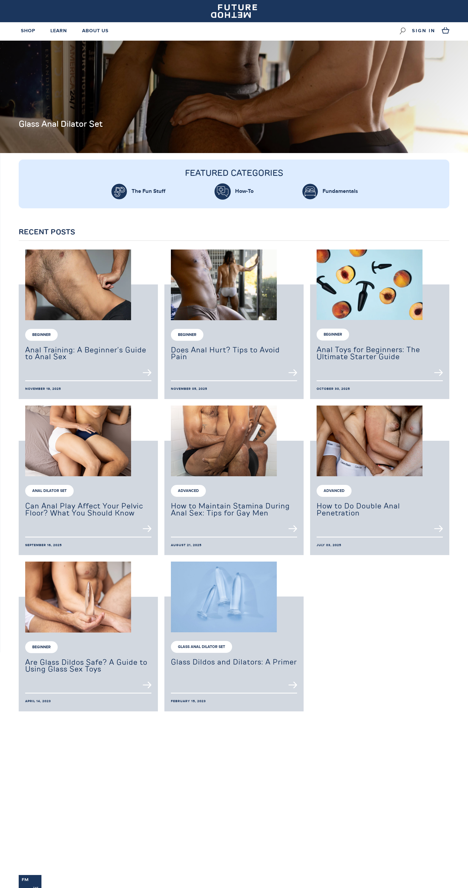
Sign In (423, 31)
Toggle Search (402, 31)
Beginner (41, 334)
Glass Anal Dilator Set (201, 646)
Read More (147, 372)
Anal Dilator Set (49, 490)
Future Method (234, 11)
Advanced (188, 490)
